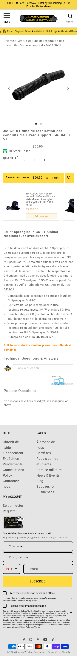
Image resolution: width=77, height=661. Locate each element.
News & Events (48, 475)
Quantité (10, 158)
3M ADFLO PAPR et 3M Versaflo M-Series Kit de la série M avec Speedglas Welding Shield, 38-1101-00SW (41, 199)
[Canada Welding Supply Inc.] (38, 18)
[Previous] (9, 88)
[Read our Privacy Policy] (71, 599)
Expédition (11, 459)
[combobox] (11, 569)
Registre (9, 511)
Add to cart (41, 216)
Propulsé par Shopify (59, 652)
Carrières (43, 453)
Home (10, 41)
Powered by (56, 377)
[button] (7, 18)
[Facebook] (24, 639)
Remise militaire (49, 470)
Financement (13, 453)
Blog (39, 481)
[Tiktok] (53, 639)
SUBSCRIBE (37, 581)
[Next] (68, 88)
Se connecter (13, 505)
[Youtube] (45, 639)
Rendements (13, 464)
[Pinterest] (38, 639)
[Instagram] (30, 639)
